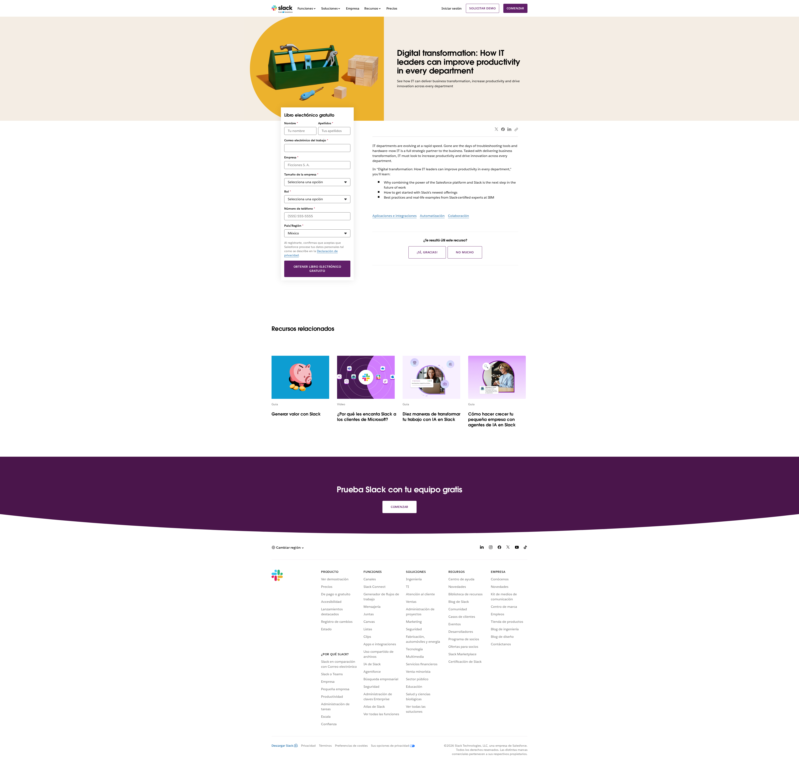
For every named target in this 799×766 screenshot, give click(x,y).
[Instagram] (491, 548)
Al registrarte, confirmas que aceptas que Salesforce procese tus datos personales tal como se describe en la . (314, 249)
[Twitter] (497, 129)
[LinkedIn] (509, 129)
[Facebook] (503, 129)
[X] (508, 548)
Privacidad (308, 745)
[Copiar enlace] (516, 129)
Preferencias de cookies (351, 745)
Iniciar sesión (452, 8)
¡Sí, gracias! (427, 252)
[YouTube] (517, 548)
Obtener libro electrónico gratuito (317, 269)
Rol (287, 191)
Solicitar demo (482, 8)
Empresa (291, 157)
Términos (325, 745)
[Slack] (282, 8)
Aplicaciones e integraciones (394, 216)
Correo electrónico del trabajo (306, 140)
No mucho (465, 252)
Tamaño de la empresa (301, 174)
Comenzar (515, 8)
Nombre (291, 123)
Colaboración (458, 216)
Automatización (432, 216)
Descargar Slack (282, 745)
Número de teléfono (299, 208)
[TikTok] (525, 548)
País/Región (293, 226)
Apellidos (325, 123)
